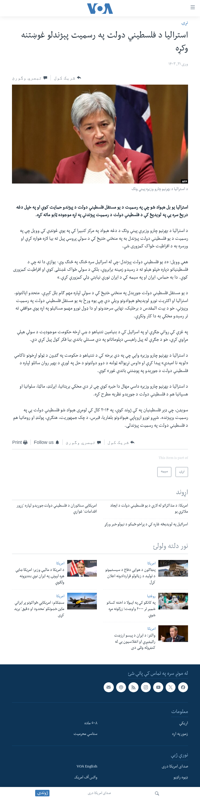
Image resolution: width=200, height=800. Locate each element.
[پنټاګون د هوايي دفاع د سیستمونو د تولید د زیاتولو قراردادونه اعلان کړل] (173, 568)
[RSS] (133, 687)
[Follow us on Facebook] (183, 687)
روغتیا (151, 597)
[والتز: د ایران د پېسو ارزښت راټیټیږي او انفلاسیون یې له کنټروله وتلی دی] (173, 633)
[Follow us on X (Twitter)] (171, 687)
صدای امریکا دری (99, 793)
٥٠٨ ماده (90, 723)
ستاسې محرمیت (85, 734)
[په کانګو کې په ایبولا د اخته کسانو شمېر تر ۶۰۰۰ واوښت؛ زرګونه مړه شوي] (173, 601)
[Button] (67, 77)
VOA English (87, 767)
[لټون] (157, 793)
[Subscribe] (109, 687)
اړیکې (183, 723)
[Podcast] (121, 687)
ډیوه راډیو (180, 778)
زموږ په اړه (180, 734)
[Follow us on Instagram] (146, 687)
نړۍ (184, 23)
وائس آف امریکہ (85, 778)
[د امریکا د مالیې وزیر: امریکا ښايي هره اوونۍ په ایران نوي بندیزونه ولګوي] (82, 568)
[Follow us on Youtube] (158, 687)
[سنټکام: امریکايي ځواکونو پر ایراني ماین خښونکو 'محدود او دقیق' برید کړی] (82, 601)
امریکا (151, 564)
